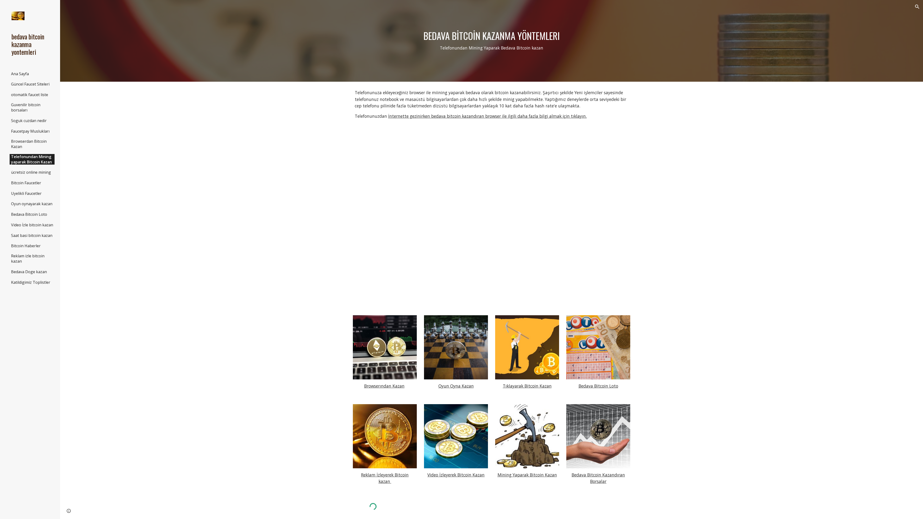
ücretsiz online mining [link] (31, 172)
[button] (917, 6)
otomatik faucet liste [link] (29, 94)
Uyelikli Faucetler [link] (26, 193)
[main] (491, 40)
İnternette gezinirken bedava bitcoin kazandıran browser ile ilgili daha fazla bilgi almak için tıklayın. (487, 116)
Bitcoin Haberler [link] (26, 245)
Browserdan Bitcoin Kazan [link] (29, 144)
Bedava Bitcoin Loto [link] (29, 214)
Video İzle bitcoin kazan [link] (32, 225)
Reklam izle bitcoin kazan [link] (27, 258)
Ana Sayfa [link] (20, 73)
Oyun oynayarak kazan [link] (31, 203)
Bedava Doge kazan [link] (29, 271)
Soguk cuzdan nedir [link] (29, 120)
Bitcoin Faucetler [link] (26, 182)
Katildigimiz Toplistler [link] (30, 282)
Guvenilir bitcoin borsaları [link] (25, 107)
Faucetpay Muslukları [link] (30, 131)
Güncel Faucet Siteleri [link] (30, 84)
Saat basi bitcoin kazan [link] (31, 235)
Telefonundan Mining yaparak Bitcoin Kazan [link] (31, 159)
